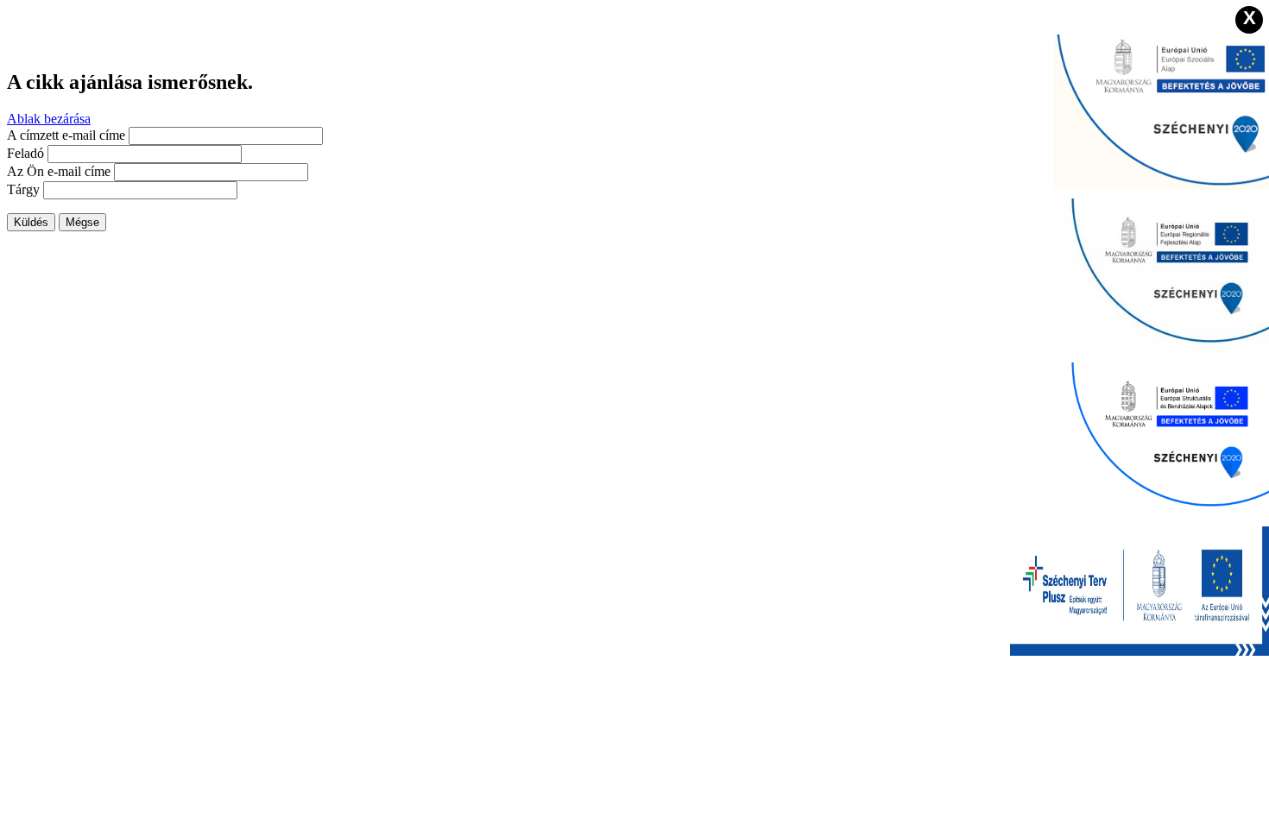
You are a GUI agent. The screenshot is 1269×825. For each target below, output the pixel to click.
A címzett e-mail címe (66, 135)
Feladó (25, 153)
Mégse (82, 222)
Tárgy (23, 189)
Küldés (31, 222)
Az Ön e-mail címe (58, 171)
